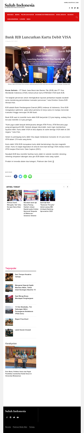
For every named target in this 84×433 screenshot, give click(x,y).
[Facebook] (69, 8)
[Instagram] (72, 8)
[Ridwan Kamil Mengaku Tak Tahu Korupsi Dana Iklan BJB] (14, 195)
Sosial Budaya (61, 14)
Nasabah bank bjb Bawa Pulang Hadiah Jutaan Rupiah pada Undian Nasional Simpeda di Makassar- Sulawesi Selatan (31, 209)
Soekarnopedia (12, 19)
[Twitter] (75, 8)
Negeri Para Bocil (21, 319)
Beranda (10, 14)
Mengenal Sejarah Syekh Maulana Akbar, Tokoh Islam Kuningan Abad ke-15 (25, 287)
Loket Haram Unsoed (23, 330)
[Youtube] (77, 8)
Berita (17, 14)
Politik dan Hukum (27, 14)
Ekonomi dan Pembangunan (44, 14)
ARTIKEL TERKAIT (13, 187)
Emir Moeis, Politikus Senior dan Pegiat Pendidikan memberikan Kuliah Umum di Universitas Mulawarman (18, 374)
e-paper (22, 19)
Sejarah (70, 14)
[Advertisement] (38, 241)
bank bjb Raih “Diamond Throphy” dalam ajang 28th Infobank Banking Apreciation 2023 (47, 207)
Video (28, 19)
